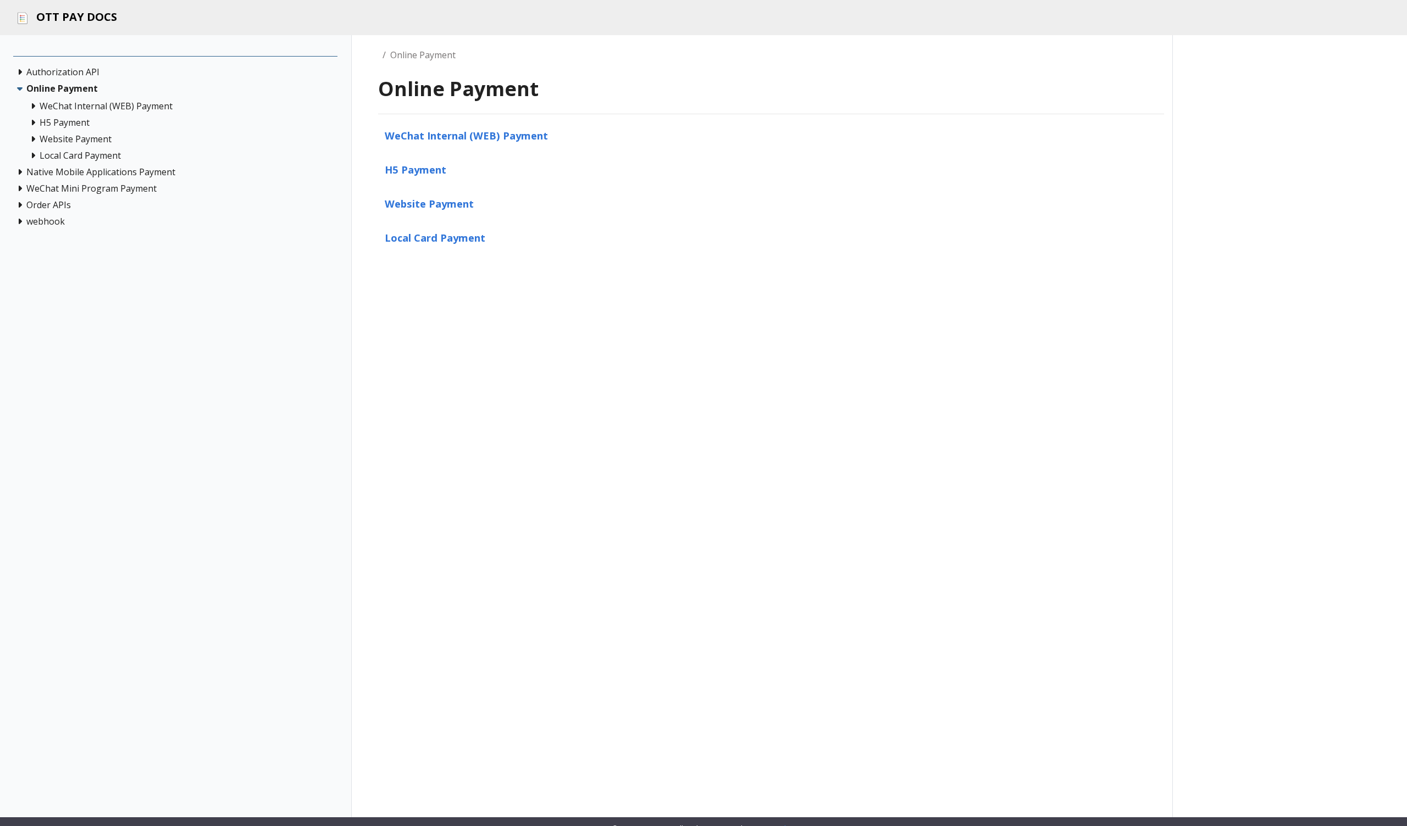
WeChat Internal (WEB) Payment (466, 135)
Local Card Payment (435, 237)
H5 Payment (415, 169)
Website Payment (429, 203)
